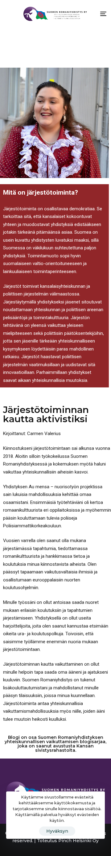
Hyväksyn (57, 831)
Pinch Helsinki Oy (78, 840)
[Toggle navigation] (89, 14)
